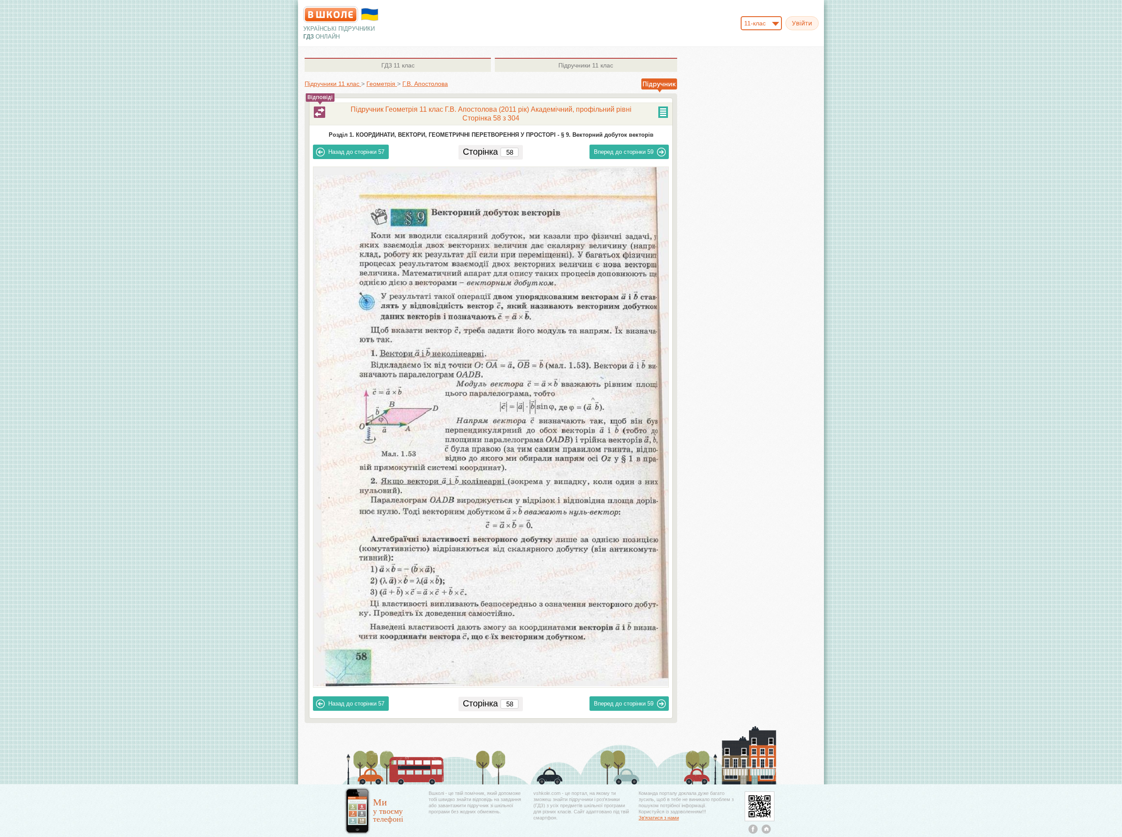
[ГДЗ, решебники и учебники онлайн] (330, 14)
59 (623, 152)
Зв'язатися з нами (659, 817)
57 (356, 152)
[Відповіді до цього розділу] (319, 112)
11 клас (398, 65)
